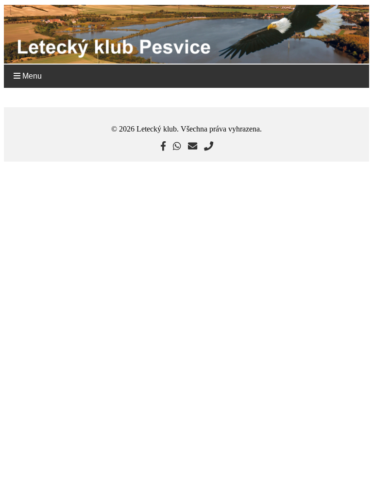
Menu (31, 76)
